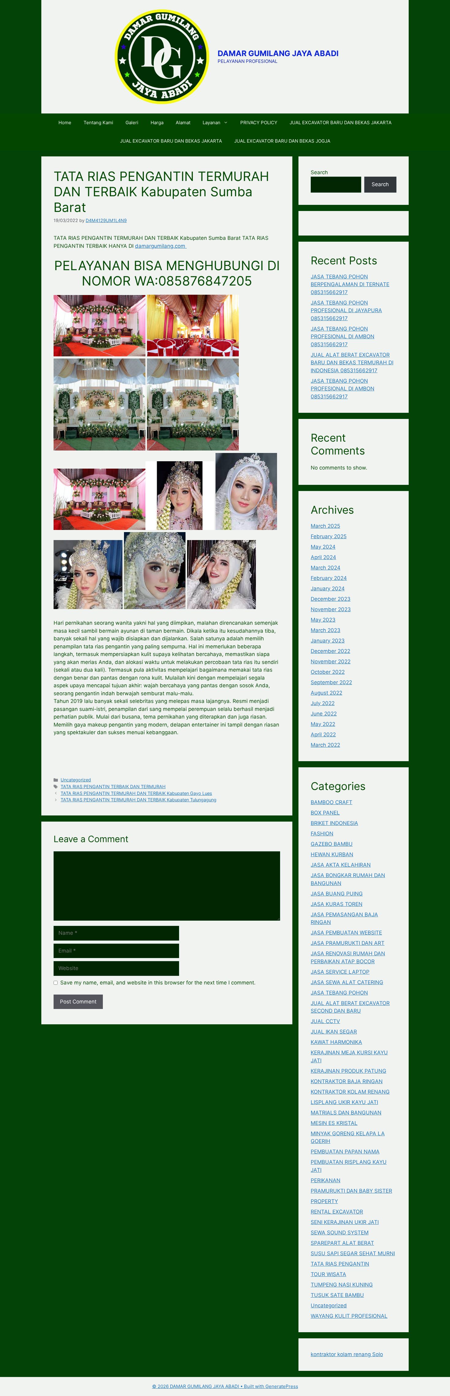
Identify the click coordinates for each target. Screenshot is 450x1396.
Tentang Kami (98, 122)
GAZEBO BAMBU (332, 844)
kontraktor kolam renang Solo (347, 1354)
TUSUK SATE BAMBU (337, 1295)
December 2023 (331, 599)
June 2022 (324, 714)
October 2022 (328, 672)
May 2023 (323, 620)
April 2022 (323, 734)
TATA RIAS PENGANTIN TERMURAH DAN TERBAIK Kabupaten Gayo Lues (136, 793)
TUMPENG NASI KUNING (342, 1285)
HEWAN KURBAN (332, 854)
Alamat (183, 122)
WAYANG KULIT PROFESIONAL (349, 1316)
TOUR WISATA (328, 1274)
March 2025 (325, 526)
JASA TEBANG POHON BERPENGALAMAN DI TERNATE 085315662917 (350, 284)
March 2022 (325, 745)
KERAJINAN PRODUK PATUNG (348, 1071)
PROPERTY (324, 1201)
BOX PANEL (325, 813)
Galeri (132, 122)
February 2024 (329, 578)
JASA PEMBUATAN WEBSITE (346, 933)
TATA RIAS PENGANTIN (340, 1264)
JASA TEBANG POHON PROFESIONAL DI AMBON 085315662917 (342, 336)
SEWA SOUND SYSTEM (340, 1232)
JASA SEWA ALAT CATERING (347, 982)
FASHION (322, 833)
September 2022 (331, 682)
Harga (157, 122)
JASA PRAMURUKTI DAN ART (347, 943)
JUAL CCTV (325, 1021)
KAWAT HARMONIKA (336, 1042)
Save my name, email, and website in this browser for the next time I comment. (158, 983)
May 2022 (323, 724)
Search (319, 172)
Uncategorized (76, 779)
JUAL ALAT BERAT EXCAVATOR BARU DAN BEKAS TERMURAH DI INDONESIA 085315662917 (352, 363)
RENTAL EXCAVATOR (337, 1212)
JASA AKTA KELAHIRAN (341, 865)
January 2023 (328, 641)
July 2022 (323, 703)
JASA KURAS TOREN (336, 904)
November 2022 (331, 661)
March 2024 (325, 568)
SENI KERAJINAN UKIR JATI (345, 1222)
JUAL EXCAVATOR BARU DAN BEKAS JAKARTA (341, 122)
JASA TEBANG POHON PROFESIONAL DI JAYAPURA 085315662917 (346, 310)
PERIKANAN (325, 1180)
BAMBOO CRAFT (331, 802)
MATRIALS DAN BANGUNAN (346, 1113)
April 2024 (323, 557)
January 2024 (328, 588)
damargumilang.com (161, 246)
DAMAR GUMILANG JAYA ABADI (278, 53)
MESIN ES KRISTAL (334, 1123)
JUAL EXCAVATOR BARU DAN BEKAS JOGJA (282, 141)
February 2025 (329, 536)
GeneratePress (281, 1386)
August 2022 (326, 693)
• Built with (208, 1386)
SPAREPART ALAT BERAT (342, 1243)
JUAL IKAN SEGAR (334, 1032)
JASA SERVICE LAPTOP (340, 972)
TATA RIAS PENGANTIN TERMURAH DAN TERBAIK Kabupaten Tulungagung (138, 799)
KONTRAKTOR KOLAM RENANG (350, 1092)
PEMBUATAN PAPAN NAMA (345, 1152)
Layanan (211, 122)
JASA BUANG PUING (337, 894)
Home (64, 122)
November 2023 (331, 609)
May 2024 (323, 547)
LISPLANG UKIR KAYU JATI (344, 1102)
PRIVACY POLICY (258, 122)
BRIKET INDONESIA (334, 823)
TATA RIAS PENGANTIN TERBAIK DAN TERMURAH (113, 786)
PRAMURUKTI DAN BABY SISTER (351, 1191)
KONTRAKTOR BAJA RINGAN (347, 1081)
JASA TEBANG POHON (339, 993)
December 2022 (330, 651)
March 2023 (325, 630)
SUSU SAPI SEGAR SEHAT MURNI (353, 1253)
